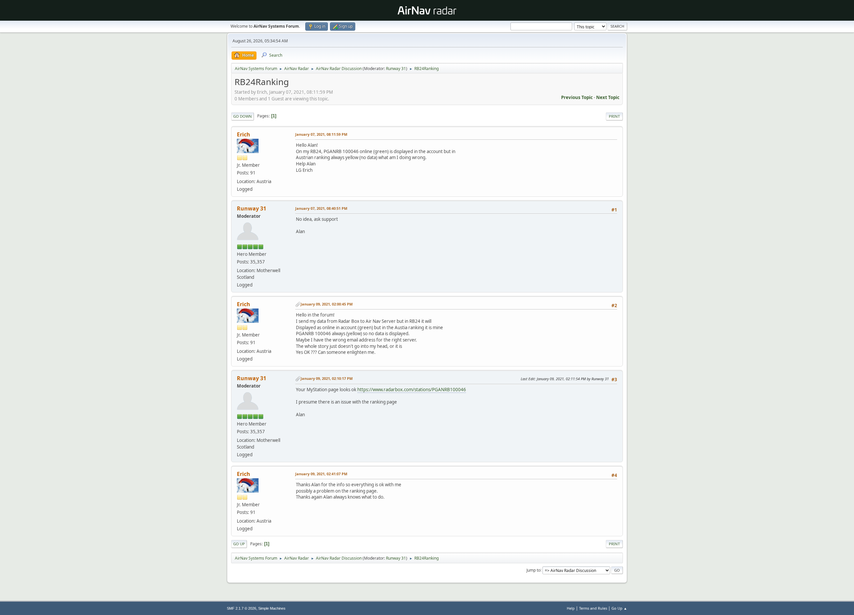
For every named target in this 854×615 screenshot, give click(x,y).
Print (614, 116)
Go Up (239, 543)
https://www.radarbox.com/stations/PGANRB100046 (411, 390)
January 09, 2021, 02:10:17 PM (327, 378)
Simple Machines (272, 608)
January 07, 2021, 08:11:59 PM (321, 134)
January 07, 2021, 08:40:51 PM (321, 208)
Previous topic (577, 97)
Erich (243, 134)
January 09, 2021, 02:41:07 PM (321, 473)
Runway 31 (396, 68)
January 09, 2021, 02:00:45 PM (327, 303)
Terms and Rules (593, 608)
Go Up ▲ (619, 608)
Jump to (533, 570)
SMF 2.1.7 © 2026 (241, 608)
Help (571, 608)
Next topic (607, 97)
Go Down (242, 116)
